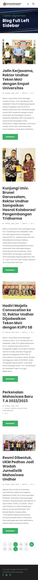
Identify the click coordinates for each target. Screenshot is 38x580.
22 (21, 544)
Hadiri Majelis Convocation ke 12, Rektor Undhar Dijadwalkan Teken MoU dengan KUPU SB (18, 316)
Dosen (7, 408)
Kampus (14, 408)
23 (26, 544)
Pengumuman (8, 411)
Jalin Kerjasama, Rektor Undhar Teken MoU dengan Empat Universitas (18, 79)
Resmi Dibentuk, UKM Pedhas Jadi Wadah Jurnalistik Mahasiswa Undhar (18, 468)
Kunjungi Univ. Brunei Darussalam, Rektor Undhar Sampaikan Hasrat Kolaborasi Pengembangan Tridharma (19, 203)
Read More (10, 137)
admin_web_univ (12, 93)
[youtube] (6, 575)
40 (21, 549)
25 (5, 549)
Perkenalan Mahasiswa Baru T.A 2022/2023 (18, 396)
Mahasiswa (22, 408)
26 (10, 549)
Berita (25, 93)
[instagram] (10, 575)
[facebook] (3, 575)
